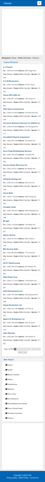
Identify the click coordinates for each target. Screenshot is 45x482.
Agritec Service (9, 235)
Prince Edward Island (15, 408)
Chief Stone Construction (13, 109)
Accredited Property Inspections (16, 137)
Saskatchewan (12, 384)
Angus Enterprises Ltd (12, 305)
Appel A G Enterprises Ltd (13, 319)
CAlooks (8, 3)
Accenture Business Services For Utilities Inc (21, 123)
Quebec (10, 370)
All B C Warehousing (11, 263)
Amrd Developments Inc (13, 291)
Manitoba (11, 389)
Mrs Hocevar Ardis (10, 249)
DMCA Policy (23, 477)
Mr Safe (6, 221)
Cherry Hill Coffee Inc (11, 95)
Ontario (10, 365)
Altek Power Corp (10, 277)
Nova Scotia (12, 394)
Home (14, 58)
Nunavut (10, 418)
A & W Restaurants (10, 81)
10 (39, 349)
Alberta (10, 379)
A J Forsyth (8, 67)
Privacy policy (12, 477)
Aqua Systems (9, 333)
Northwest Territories (15, 413)
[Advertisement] (22, 32)
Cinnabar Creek (9, 207)
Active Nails (8, 193)
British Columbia (24, 58)
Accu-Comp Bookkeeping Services (17, 151)
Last (25, 352)
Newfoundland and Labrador (17, 403)
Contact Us (34, 477)
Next (20, 352)
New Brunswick (13, 399)
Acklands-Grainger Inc (12, 179)
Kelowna (9, 74)
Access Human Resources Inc (15, 165)
